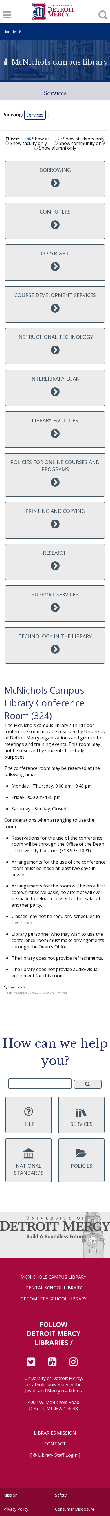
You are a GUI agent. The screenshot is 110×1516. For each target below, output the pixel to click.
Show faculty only (28, 143)
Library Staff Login (58, 1455)
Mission (10, 1495)
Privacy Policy (15, 1509)
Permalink (16, 987)
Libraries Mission (55, 1433)
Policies (81, 1165)
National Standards (28, 1169)
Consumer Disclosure (74, 1509)
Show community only (81, 143)
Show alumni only (57, 148)
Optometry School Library (53, 1299)
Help (28, 1123)
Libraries (10, 31)
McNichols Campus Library (53, 1277)
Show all (40, 139)
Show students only (83, 139)
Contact (55, 1444)
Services (34, 115)
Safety (61, 1495)
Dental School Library (53, 1288)
